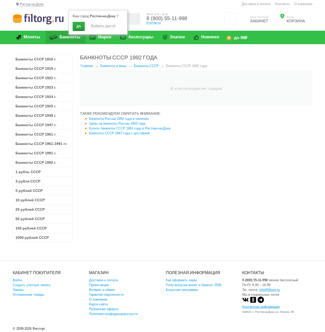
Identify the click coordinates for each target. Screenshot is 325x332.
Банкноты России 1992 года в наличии (118, 119)
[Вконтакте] (245, 302)
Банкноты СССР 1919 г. (35, 69)
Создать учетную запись (32, 285)
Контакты (282, 4)
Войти (17, 280)
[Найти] (134, 19)
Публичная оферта (103, 309)
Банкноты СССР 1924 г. (35, 97)
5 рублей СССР (29, 191)
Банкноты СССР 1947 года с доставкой (119, 133)
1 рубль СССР (28, 172)
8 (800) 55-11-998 (167, 18)
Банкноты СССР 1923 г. (35, 87)
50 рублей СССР (30, 219)
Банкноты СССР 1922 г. (35, 78)
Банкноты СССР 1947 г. (35, 125)
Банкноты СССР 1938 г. (35, 115)
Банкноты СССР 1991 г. (35, 153)
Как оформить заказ (181, 280)
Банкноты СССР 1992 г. (35, 162)
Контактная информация (261, 307)
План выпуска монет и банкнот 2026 (193, 285)
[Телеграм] (260, 302)
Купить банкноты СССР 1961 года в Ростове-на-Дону (130, 128)
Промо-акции (99, 285)
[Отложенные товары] (230, 18)
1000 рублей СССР (32, 238)
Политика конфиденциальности (113, 314)
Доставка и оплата (256, 4)
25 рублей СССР (30, 209)
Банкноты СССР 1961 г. (35, 134)
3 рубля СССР (27, 181)
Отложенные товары (28, 294)
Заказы (18, 290)
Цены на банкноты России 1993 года (117, 123)
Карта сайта (98, 304)
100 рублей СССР (31, 228)
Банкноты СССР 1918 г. (35, 59)
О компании (303, 4)
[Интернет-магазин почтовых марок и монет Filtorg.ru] (38, 19)
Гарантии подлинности (106, 294)
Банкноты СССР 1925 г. (35, 106)
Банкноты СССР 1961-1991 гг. (41, 144)
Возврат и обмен (102, 290)
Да (78, 26)
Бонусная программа (182, 290)
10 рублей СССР (30, 200)
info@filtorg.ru (269, 290)
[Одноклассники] (253, 302)
